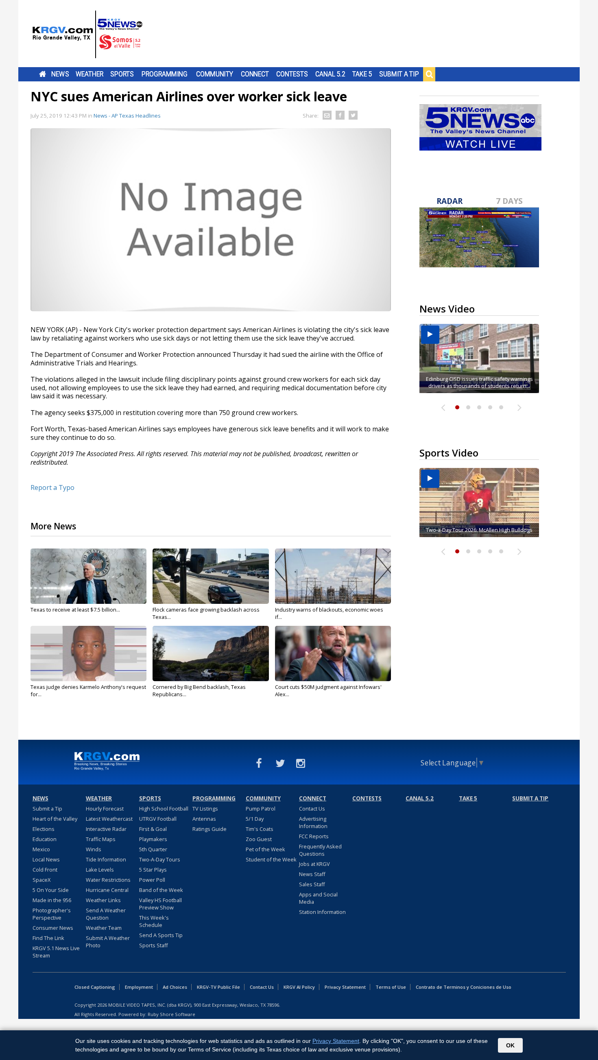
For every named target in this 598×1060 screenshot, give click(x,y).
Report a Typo (52, 487)
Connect (255, 74)
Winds (93, 849)
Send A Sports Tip (161, 935)
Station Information (322, 912)
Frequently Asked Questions (320, 850)
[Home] (87, 34)
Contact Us (312, 808)
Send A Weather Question (106, 914)
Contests (292, 74)
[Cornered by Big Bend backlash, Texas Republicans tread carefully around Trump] (210, 653)
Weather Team (104, 927)
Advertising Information (313, 822)
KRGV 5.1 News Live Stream (56, 951)
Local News (46, 859)
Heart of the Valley (55, 818)
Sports (122, 74)
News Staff (312, 874)
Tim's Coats (259, 829)
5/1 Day (255, 818)
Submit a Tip (399, 74)
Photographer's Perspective (52, 914)
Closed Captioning (94, 987)
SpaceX (41, 879)
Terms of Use (390, 987)
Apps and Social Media (318, 898)
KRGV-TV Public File (218, 987)
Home (42, 74)
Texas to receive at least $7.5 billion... (75, 609)
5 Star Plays (153, 869)
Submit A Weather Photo (108, 941)
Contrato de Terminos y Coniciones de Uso (463, 987)
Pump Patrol (260, 808)
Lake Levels (100, 869)
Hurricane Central (107, 890)
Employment (139, 987)
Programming (165, 74)
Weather (89, 74)
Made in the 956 (52, 900)
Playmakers (153, 839)
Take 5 (362, 74)
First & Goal (153, 829)
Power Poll (152, 879)
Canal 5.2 (330, 74)
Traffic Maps (101, 839)
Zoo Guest (259, 839)
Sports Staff (153, 945)
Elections (44, 829)
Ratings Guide (209, 829)
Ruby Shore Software (171, 1014)
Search (429, 74)
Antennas (204, 818)
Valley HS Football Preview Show (160, 903)
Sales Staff (312, 884)
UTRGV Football (158, 818)
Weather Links (103, 900)
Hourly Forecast (105, 808)
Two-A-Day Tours (159, 859)
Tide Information (106, 859)
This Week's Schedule (154, 921)
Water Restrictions (108, 879)
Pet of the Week (265, 849)
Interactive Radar (106, 829)
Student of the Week (271, 859)
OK (510, 1045)
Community (214, 74)
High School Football (163, 808)
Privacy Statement (345, 987)
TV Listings (205, 808)
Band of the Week (161, 890)
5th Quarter (153, 849)
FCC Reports (314, 836)
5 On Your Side (51, 890)
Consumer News (53, 927)
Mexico (41, 849)
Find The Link (48, 938)
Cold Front (45, 869)
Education (45, 839)
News (60, 74)
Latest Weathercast (109, 818)
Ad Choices (175, 987)
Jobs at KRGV (314, 864)
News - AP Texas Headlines (127, 115)
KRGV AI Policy (299, 987)
